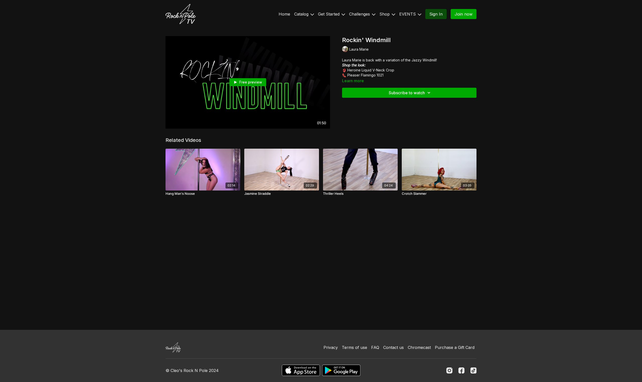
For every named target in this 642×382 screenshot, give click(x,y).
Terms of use (354, 347)
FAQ (375, 347)
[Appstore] (301, 370)
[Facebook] (461, 370)
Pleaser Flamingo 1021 (365, 75)
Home (284, 14)
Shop (385, 14)
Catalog (302, 14)
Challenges (360, 14)
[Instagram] (449, 370)
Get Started (329, 14)
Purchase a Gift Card (454, 347)
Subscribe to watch (407, 92)
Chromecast (419, 347)
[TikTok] (473, 370)
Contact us (393, 347)
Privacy (331, 347)
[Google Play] (341, 370)
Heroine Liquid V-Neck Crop (370, 70)
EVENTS (408, 14)
